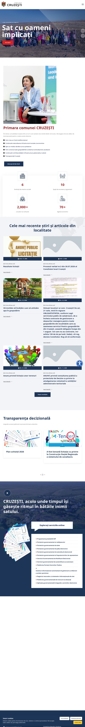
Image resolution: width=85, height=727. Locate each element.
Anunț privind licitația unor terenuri (19, 375)
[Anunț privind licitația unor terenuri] (22, 355)
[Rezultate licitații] (22, 246)
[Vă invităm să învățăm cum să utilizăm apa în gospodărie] (22, 288)
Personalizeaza (64, 718)
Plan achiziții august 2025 (59, 451)
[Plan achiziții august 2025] (63, 438)
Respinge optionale (76, 718)
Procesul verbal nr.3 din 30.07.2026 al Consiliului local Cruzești (60, 267)
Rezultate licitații (11, 266)
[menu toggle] (83, 4)
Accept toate (78, 722)
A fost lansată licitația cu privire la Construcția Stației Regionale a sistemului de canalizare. (22, 454)
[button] (40, 475)
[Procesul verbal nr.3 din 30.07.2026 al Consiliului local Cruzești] (62, 246)
